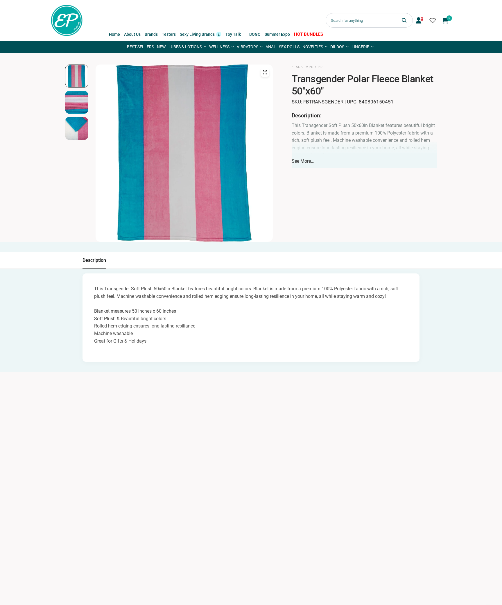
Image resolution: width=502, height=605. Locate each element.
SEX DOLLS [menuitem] (289, 46)
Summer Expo (277, 34)
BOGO (255, 34)
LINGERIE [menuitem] (360, 46)
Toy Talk (233, 34)
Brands (151, 34)
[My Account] (419, 20)
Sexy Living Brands (200, 34)
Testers (169, 34)
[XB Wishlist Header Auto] (432, 20)
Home (114, 34)
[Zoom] (265, 72)
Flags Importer (307, 67)
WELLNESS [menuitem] (219, 46)
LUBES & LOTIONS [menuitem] (185, 46)
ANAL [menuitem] (271, 46)
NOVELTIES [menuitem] (312, 46)
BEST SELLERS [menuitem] (140, 46)
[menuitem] (114, 34)
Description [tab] (94, 260)
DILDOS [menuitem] (337, 46)
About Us (132, 34)
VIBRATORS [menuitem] (247, 46)
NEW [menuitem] (161, 46)
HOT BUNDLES (308, 34)
